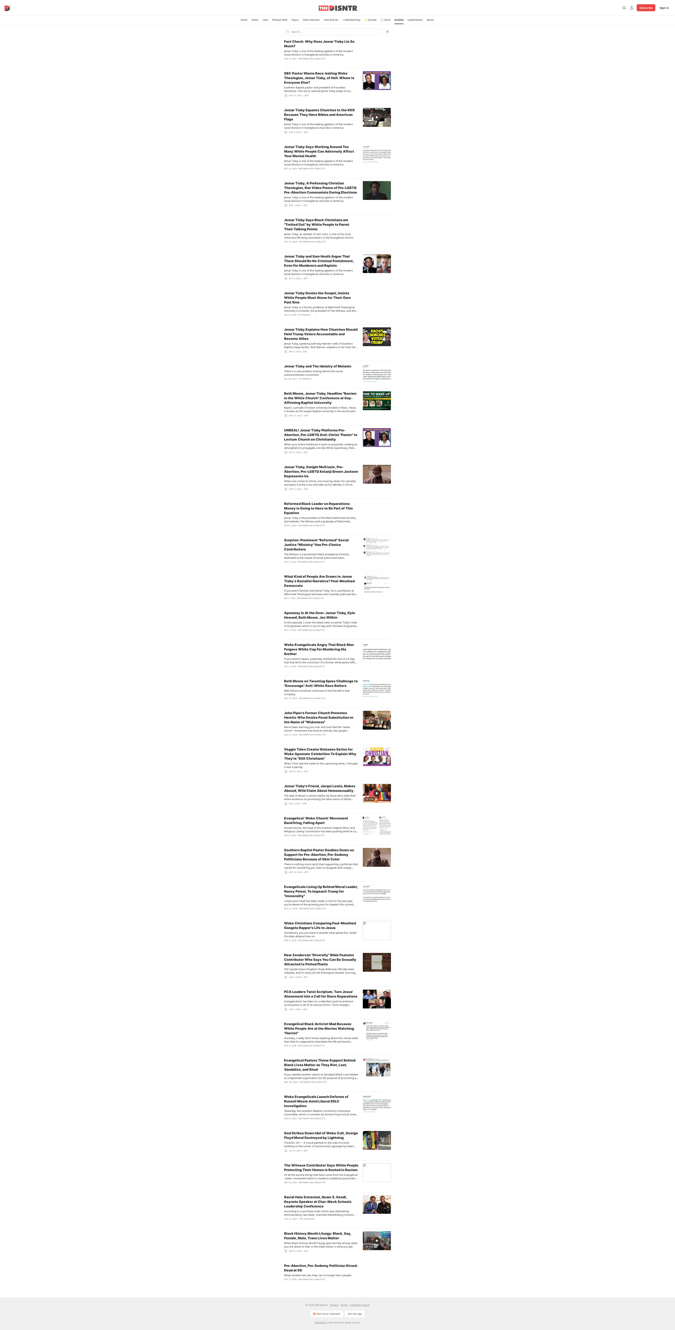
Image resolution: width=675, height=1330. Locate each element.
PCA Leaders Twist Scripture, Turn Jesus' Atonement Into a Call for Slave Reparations (320, 994)
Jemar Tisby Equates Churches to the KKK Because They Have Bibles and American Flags (319, 114)
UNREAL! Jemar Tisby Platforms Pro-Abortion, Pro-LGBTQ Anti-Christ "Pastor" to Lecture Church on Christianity (320, 434)
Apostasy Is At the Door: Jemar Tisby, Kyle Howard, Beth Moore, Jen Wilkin (319, 615)
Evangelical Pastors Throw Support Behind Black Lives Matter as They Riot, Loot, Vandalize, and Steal (319, 1065)
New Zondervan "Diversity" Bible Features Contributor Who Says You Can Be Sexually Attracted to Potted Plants (320, 959)
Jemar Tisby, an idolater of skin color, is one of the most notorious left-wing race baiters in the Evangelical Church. (319, 235)
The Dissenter (307, 1219)
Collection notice (359, 1305)
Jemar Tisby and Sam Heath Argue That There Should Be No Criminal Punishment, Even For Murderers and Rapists (319, 261)
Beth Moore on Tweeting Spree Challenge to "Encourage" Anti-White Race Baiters (321, 683)
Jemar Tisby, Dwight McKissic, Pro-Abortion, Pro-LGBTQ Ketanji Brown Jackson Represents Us (321, 471)
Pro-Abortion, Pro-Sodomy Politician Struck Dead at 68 (320, 1268)
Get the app (355, 1313)
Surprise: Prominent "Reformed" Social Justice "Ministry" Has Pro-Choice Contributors (316, 544)
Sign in (664, 7)
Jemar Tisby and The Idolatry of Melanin (317, 366)
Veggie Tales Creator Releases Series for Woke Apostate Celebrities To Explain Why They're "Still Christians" (320, 754)
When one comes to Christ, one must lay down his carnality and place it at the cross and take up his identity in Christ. (320, 482)
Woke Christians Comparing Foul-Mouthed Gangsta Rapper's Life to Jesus (320, 925)
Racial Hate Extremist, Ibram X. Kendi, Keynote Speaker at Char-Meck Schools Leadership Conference (317, 1201)
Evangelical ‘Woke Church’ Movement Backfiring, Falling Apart (316, 820)
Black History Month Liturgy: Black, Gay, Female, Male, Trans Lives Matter (317, 1236)
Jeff (306, 95)
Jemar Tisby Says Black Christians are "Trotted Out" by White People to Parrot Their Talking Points (316, 224)
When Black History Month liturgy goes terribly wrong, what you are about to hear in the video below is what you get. (320, 1244)
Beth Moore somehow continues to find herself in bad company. (316, 692)
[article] (337, 52)
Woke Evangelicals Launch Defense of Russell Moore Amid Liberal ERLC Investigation (316, 1101)
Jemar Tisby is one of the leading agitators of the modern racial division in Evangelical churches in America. (318, 52)
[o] (376, 117)
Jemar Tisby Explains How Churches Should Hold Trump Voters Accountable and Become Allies (321, 334)
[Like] (286, 63)
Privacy (334, 1305)
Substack (320, 1322)
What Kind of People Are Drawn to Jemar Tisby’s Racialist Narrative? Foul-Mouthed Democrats (319, 581)
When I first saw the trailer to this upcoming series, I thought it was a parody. (321, 765)
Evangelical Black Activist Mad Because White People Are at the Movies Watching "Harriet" (319, 1028)
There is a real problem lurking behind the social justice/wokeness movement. (313, 372)
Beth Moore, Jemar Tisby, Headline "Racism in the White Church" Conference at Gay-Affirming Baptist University (320, 398)
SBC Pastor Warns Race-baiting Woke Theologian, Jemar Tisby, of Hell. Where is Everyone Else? (319, 78)
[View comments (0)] (309, 63)
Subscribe (645, 7)
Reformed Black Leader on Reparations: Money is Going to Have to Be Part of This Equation (318, 508)
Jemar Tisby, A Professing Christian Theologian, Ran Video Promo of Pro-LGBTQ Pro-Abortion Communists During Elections (320, 187)
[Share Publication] (631, 7)
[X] (387, 31)
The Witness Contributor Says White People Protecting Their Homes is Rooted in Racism (321, 1167)
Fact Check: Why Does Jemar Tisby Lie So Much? (319, 44)
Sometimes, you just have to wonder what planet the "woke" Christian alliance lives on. (320, 934)
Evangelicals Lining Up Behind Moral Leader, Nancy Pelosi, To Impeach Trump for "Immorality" (321, 891)
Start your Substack (328, 1313)
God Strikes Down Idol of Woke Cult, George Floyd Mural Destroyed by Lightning (321, 1135)
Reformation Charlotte (312, 58)
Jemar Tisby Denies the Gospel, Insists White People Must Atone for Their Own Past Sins (317, 297)
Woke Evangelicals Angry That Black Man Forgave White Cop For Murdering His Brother (319, 649)
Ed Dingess (304, 315)
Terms (344, 1305)
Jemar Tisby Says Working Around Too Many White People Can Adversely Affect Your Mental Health (319, 151)
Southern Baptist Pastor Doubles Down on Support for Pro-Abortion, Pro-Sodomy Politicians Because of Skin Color (319, 854)
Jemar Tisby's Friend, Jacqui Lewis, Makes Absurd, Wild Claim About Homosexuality (319, 788)
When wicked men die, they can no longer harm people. (318, 1275)
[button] (244, 20)
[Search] (624, 7)
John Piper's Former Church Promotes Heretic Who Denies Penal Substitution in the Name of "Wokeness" (318, 717)
